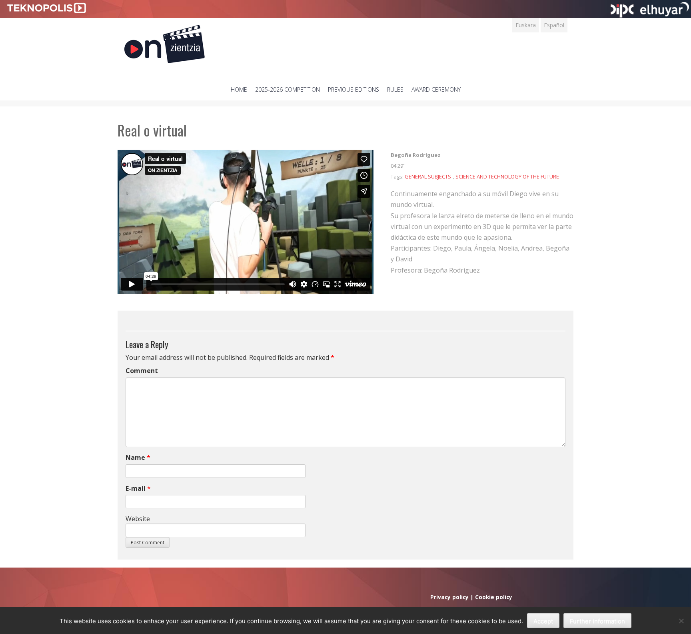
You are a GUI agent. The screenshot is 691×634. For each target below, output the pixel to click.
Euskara (525, 25)
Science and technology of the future (507, 176)
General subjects (428, 176)
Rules (395, 89)
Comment (142, 370)
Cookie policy (493, 597)
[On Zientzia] (165, 41)
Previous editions (353, 89)
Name (135, 457)
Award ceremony (436, 89)
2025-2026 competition (287, 89)
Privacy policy (449, 597)
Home (239, 89)
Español (554, 25)
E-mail (136, 488)
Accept (543, 621)
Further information (597, 621)
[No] (681, 621)
